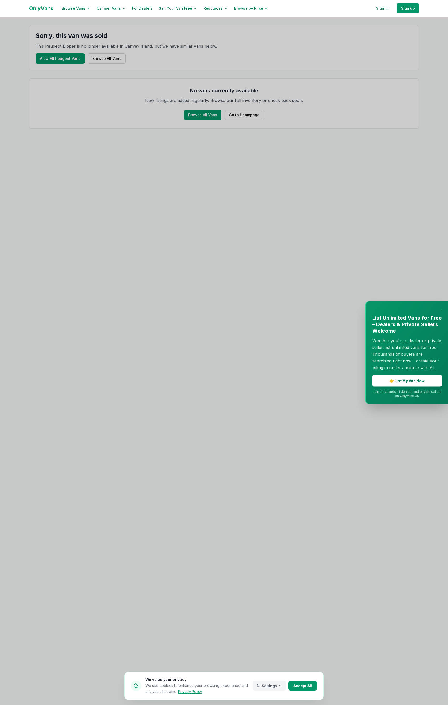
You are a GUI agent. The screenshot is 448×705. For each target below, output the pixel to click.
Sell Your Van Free (175, 8)
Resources (213, 8)
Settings (269, 685)
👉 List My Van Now (407, 380)
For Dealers (142, 8)
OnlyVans (41, 8)
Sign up (408, 8)
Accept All (302, 685)
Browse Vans (73, 8)
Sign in (382, 8)
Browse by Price (248, 8)
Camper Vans (109, 8)
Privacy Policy (190, 691)
